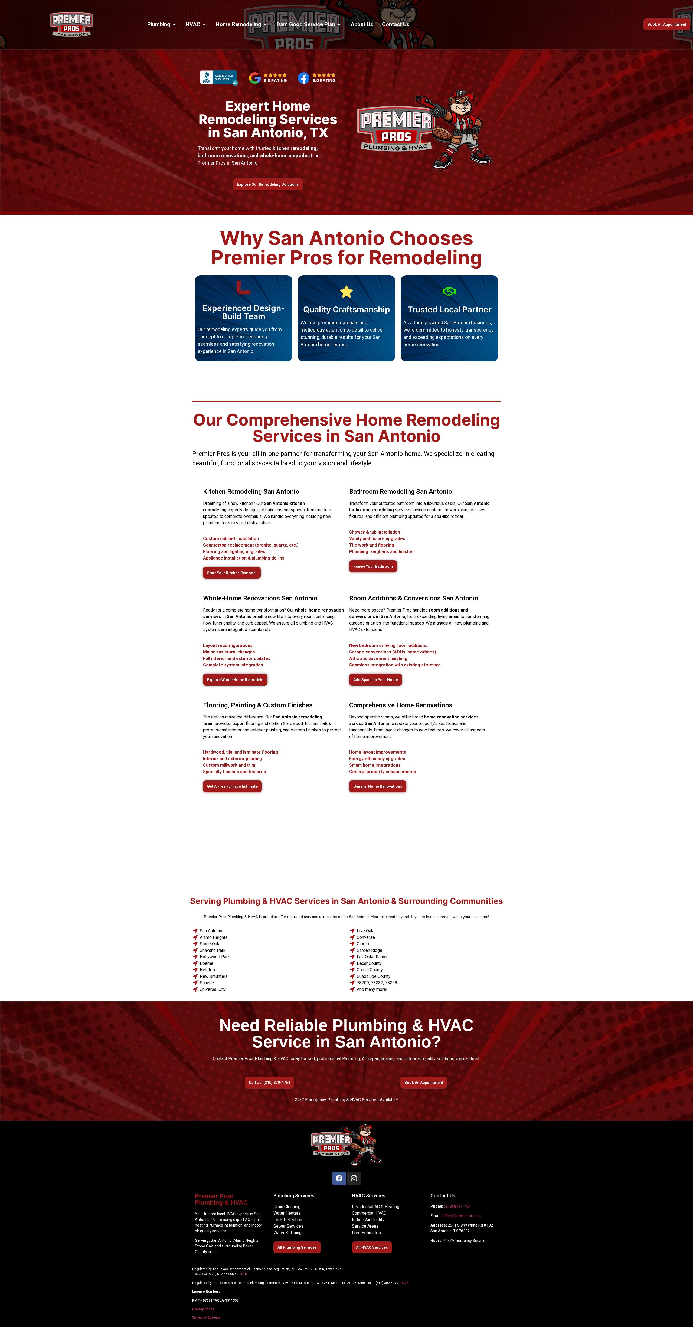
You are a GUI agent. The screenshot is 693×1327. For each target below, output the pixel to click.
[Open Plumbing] (174, 24)
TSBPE (405, 1283)
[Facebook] (339, 1178)
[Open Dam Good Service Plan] (339, 24)
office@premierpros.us (461, 1216)
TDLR (243, 1274)
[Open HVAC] (204, 24)
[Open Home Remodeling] (265, 24)
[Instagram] (354, 1178)
